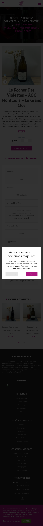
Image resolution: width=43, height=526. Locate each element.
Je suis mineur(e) (12, 274)
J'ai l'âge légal (31, 274)
